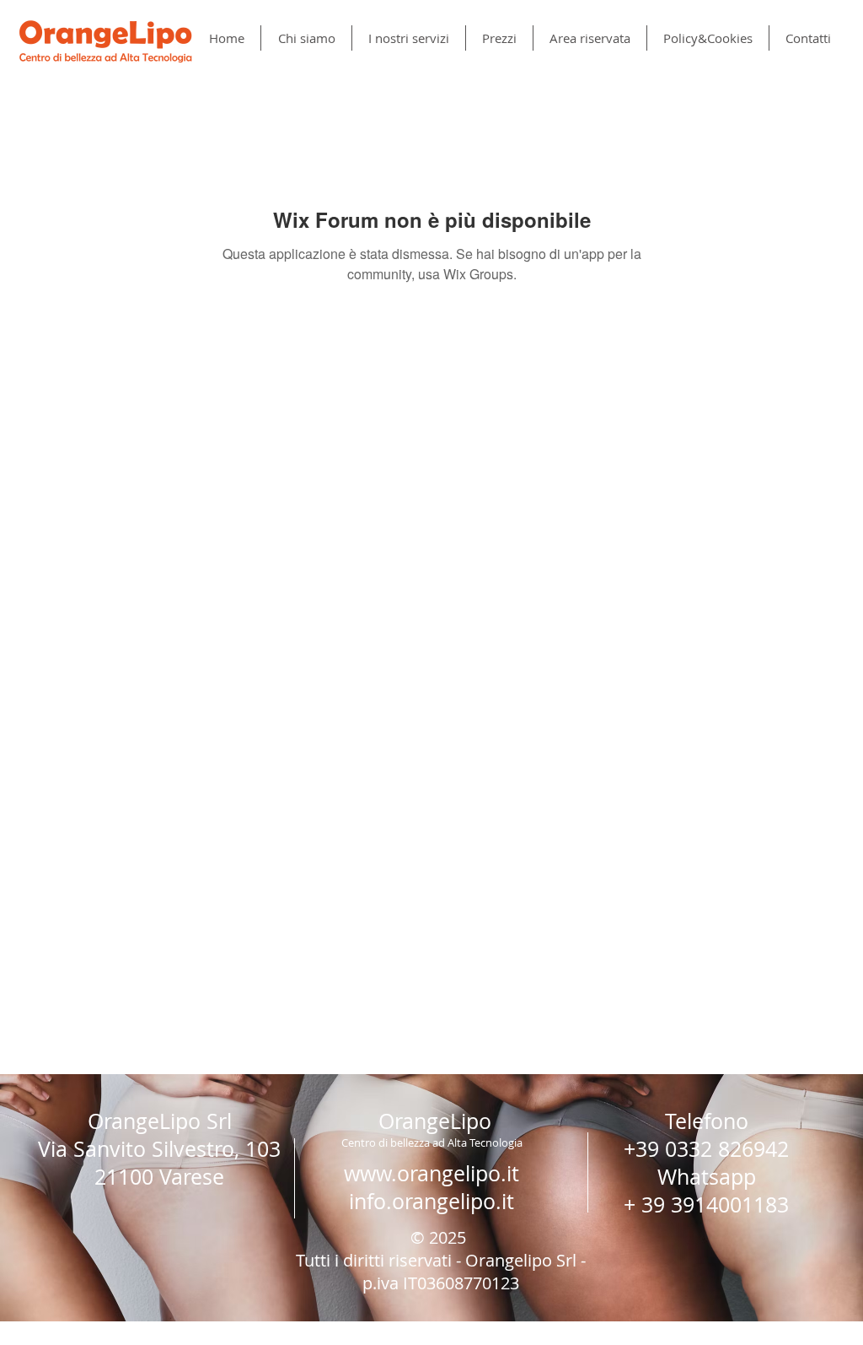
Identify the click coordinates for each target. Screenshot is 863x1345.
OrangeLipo (434, 1121)
